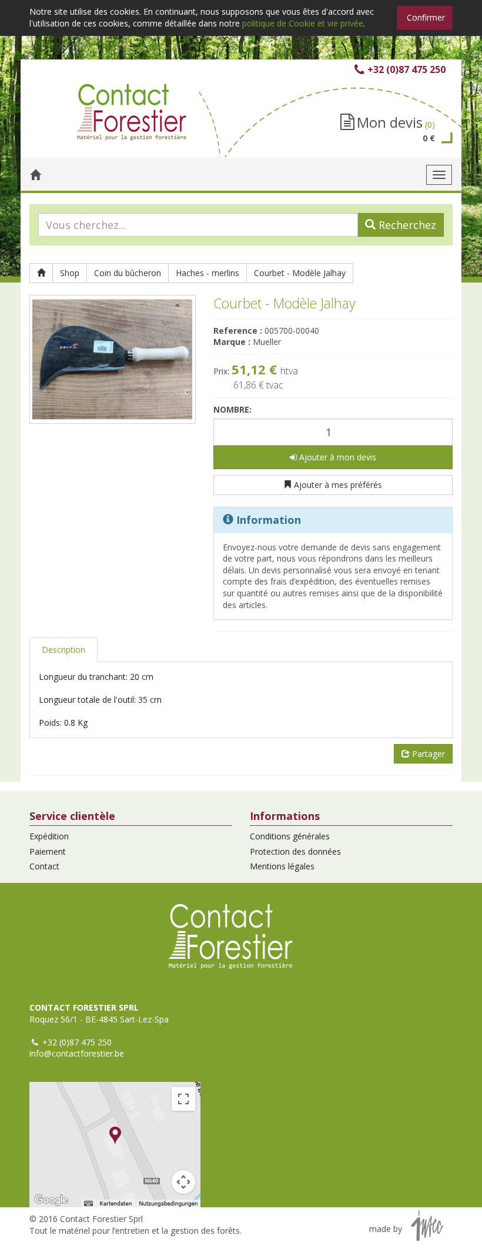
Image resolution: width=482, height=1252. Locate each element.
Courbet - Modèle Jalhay (300, 272)
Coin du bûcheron (127, 272)
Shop (69, 272)
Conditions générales (290, 836)
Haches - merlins (207, 272)
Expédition (49, 836)
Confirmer (426, 17)
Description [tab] (63, 649)
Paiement (47, 851)
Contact (44, 866)
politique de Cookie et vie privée (302, 23)
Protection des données (295, 851)
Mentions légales (282, 866)
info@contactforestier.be (76, 1053)
